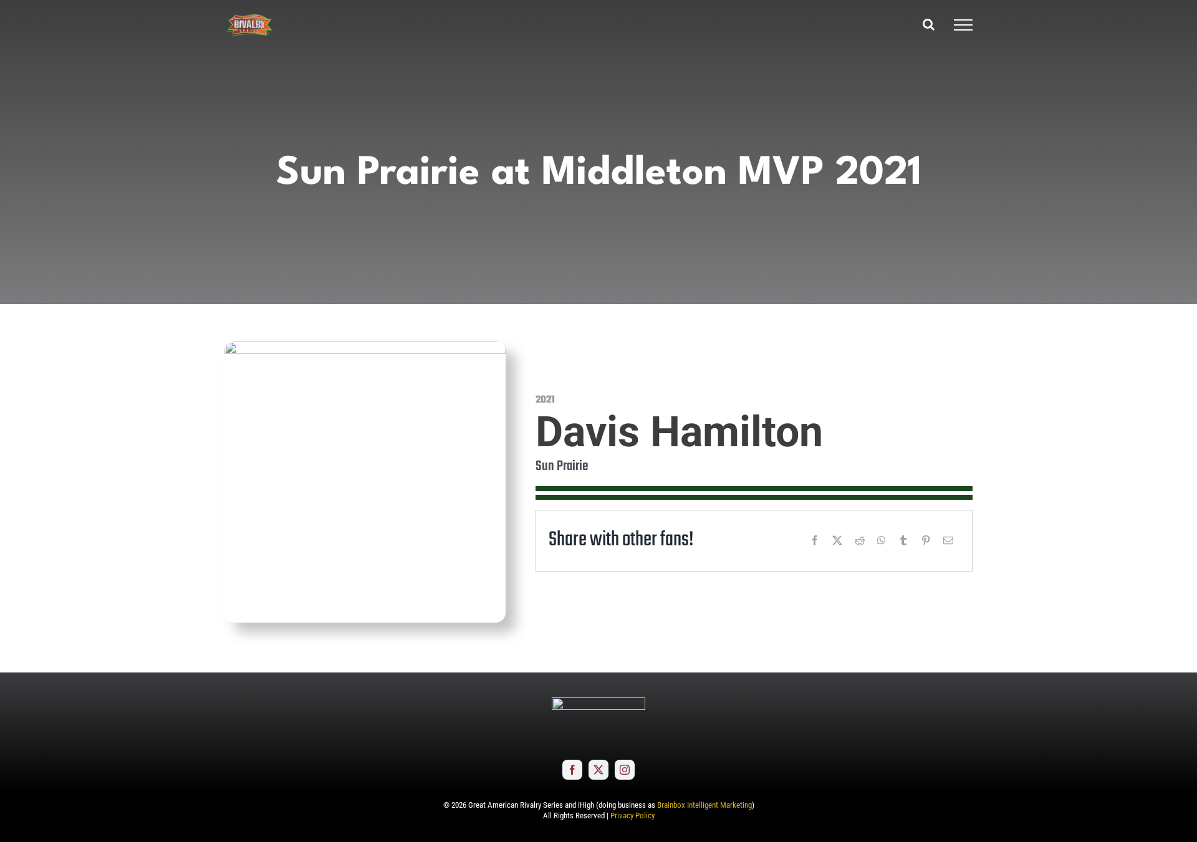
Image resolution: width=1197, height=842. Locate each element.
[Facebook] (815, 540)
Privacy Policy (632, 815)
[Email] (948, 540)
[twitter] (598, 770)
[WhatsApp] (881, 540)
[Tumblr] (903, 540)
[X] (837, 540)
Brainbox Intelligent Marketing (704, 805)
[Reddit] (859, 540)
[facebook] (572, 770)
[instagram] (625, 770)
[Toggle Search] (929, 24)
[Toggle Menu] (963, 25)
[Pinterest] (926, 540)
